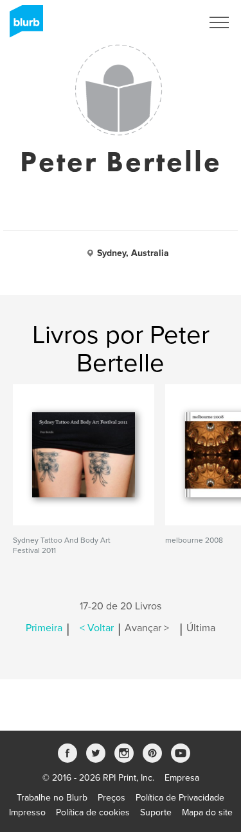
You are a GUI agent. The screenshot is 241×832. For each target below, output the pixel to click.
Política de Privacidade (180, 797)
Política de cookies (93, 812)
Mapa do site (207, 812)
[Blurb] (22, 25)
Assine (171, 22)
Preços (111, 797)
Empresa (182, 777)
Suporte (156, 812)
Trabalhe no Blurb (52, 797)
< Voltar (97, 628)
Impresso (27, 812)
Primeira (44, 628)
